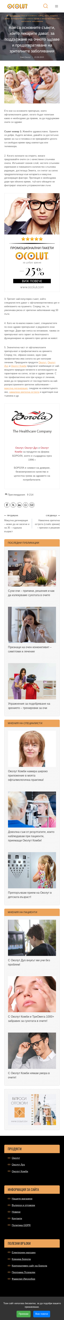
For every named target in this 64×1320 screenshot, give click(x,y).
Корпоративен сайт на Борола (29, 1265)
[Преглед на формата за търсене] (46, 6)
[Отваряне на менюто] (56, 6)
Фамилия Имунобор (23, 1278)
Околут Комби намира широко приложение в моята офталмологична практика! (28, 775)
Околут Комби (18, 366)
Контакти (17, 1218)
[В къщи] (7, 16)
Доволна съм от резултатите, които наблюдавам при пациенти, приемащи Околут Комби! (31, 836)
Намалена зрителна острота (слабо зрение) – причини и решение (47, 522)
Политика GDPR (21, 1225)
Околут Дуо (18, 1164)
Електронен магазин (24, 1252)
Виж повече (41, 1314)
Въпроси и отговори (23, 1205)
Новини (16, 1211)
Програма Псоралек (23, 1272)
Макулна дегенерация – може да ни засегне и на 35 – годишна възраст (16, 524)
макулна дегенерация (16, 388)
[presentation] (32, 568)
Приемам (23, 1314)
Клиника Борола (21, 1259)
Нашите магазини (22, 1198)
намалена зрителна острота (24, 392)
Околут (42, 362)
